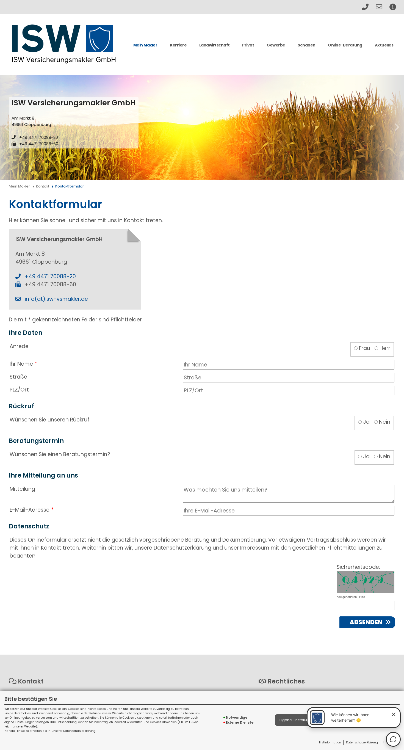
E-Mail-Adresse (29, 510)
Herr (385, 348)
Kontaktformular (69, 186)
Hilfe (362, 597)
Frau (364, 348)
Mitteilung (22, 489)
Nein (384, 422)
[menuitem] (145, 47)
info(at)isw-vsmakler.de (56, 299)
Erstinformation (330, 742)
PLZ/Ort (19, 389)
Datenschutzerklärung (362, 742)
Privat (248, 45)
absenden (366, 622)
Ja (366, 422)
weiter (396, 127)
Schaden (307, 45)
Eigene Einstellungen (298, 720)
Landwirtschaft (214, 45)
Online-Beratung (345, 45)
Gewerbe (276, 45)
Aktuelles (384, 45)
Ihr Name (21, 364)
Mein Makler (145, 45)
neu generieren (347, 597)
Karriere (178, 45)
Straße (18, 376)
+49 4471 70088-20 (38, 137)
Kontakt (42, 186)
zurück (7, 127)
